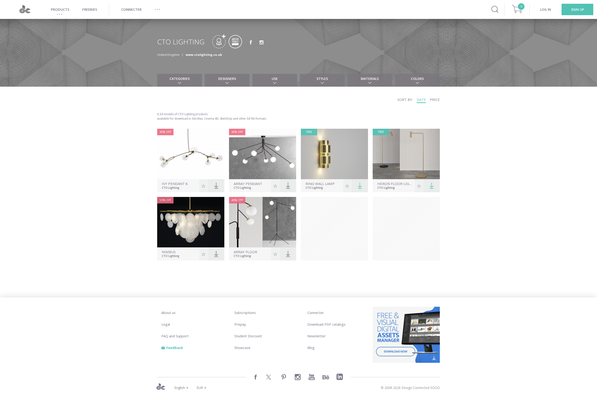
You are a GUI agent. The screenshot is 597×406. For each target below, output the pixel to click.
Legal (165, 324)
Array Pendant (248, 184)
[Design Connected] (25, 9)
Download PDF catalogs (326, 324)
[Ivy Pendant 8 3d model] (190, 154)
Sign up (577, 9)
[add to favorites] (203, 185)
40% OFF (165, 132)
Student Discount (248, 336)
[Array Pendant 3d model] (262, 154)
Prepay (240, 324)
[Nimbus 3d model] (190, 222)
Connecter (315, 312)
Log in (545, 9)
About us (168, 312)
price (435, 99)
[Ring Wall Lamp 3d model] (334, 154)
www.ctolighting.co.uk (204, 55)
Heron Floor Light (395, 184)
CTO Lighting (170, 188)
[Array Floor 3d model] (262, 222)
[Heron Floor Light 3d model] (406, 154)
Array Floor (245, 252)
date (421, 99)
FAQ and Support (175, 336)
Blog (311, 347)
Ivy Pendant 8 (175, 184)
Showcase (242, 347)
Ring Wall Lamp (320, 184)
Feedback (174, 347)
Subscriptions (245, 312)
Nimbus (169, 252)
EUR (200, 387)
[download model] (359, 185)
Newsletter (316, 336)
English (179, 387)
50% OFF (165, 200)
